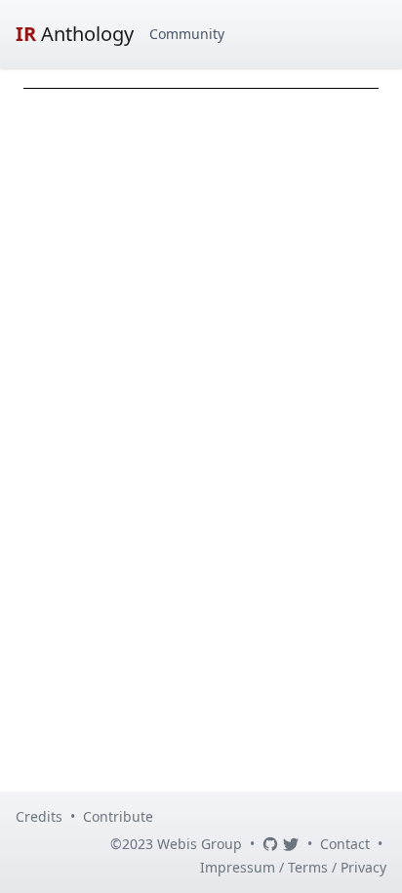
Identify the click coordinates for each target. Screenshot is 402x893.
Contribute (118, 816)
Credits (39, 816)
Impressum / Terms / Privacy (293, 867)
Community (186, 33)
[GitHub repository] (270, 844)
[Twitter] (291, 844)
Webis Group (199, 843)
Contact (345, 843)
